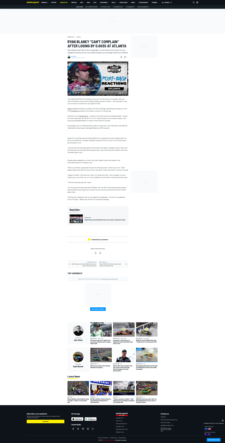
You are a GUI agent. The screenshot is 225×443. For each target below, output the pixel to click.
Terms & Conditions (103, 437)
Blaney (70, 109)
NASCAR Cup (64, 2)
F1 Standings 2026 (118, 7)
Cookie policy (113, 437)
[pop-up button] (122, 92)
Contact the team (165, 422)
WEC (81, 2)
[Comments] (125, 57)
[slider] (98, 90)
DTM (95, 2)
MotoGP (53, 2)
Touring (154, 2)
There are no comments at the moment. (98, 279)
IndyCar (73, 2)
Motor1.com (119, 420)
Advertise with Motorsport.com (169, 419)
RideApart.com (120, 432)
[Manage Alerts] (100, 253)
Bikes (133, 2)
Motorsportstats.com (122, 429)
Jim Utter (73, 56)
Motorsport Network (109, 440)
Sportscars (123, 2)
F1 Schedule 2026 (105, 7)
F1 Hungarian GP (130, 7)
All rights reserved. (121, 440)
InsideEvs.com (120, 418)
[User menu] (197, 2)
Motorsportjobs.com (121, 423)
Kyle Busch (74, 111)
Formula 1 (44, 2)
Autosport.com (120, 426)
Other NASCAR (143, 2)
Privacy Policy (122, 437)
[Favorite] (121, 57)
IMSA (88, 2)
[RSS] (93, 429)
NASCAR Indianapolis (143, 7)
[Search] (193, 2)
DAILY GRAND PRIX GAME (91, 7)
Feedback (163, 417)
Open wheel (104, 2)
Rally (114, 2)
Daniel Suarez (83, 116)
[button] (98, 79)
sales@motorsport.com (167, 425)
